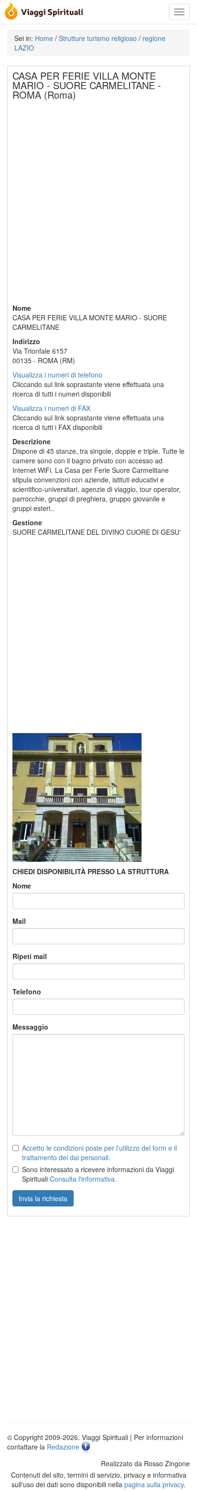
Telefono (26, 991)
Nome (21, 885)
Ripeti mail (29, 956)
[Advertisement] (98, 205)
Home (44, 38)
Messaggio (30, 1026)
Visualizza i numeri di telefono (57, 374)
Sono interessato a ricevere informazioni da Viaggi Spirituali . (98, 1174)
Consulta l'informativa (82, 1179)
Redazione (63, 1446)
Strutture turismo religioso (98, 38)
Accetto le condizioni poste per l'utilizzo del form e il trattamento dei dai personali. (99, 1152)
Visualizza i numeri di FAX (51, 408)
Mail (19, 921)
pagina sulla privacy (154, 1484)
